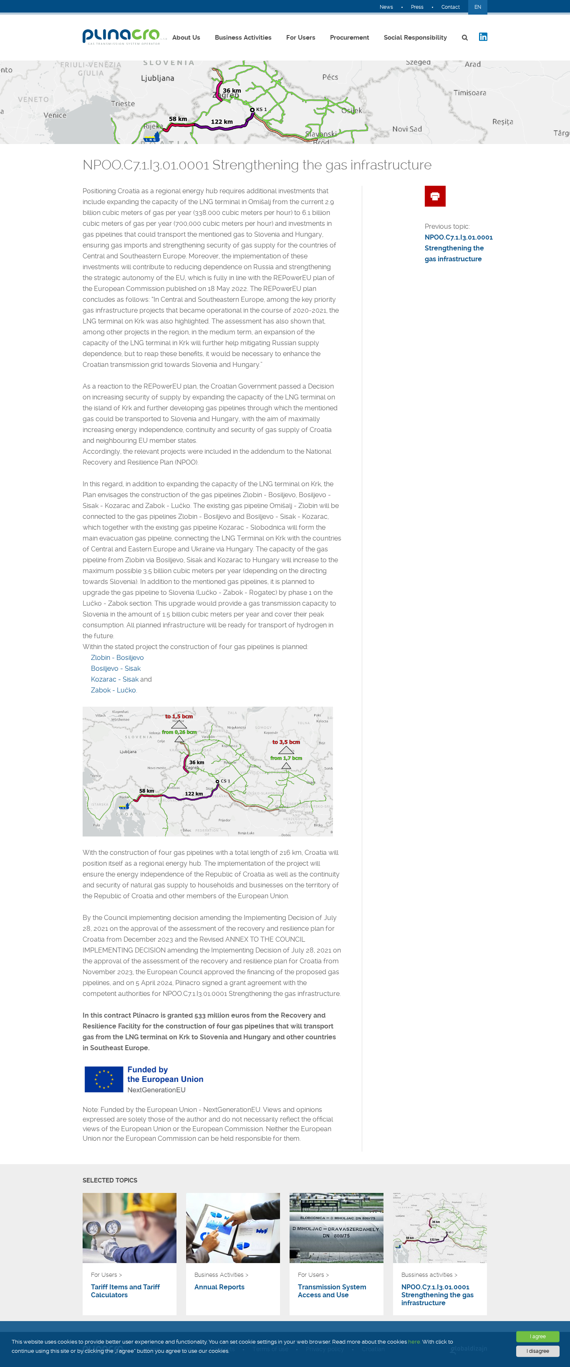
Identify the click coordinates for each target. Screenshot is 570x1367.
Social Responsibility (415, 37)
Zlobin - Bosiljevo (117, 658)
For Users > (106, 1274)
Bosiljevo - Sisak (116, 668)
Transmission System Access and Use (332, 1291)
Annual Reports (219, 1287)
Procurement (349, 37)
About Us (186, 37)
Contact (450, 7)
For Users (300, 37)
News (386, 7)
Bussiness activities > (429, 1274)
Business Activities (243, 37)
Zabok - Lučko (113, 690)
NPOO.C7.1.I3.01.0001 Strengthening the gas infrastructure (437, 1295)
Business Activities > (221, 1274)
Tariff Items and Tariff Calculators (125, 1291)
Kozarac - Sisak (115, 679)
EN (477, 7)
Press (417, 7)
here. (414, 1342)
